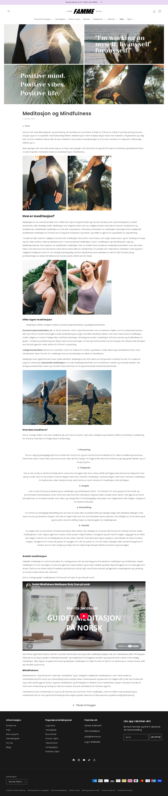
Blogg (8, 747)
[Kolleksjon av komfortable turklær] (45, 424)
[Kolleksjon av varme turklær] (90, 424)
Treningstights (51, 747)
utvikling (22, 790)
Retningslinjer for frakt (90, 790)
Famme (15, 790)
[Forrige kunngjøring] (7, 2)
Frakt (8, 730)
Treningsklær (51, 730)
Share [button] (27, 126)
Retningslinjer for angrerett (38, 790)
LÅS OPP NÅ (155, 737)
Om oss (9, 743)
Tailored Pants (51, 743)
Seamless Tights (52, 751)
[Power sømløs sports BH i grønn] (45, 314)
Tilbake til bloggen (86, 705)
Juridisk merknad (108, 790)
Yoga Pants (50, 725)
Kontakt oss (11, 725)
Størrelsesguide (12, 738)
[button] (9, 11)
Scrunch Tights (51, 738)
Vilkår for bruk (74, 790)
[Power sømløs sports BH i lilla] (90, 314)
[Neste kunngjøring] (161, 2)
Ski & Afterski (50, 734)
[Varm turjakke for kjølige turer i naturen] (45, 209)
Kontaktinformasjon (125, 790)
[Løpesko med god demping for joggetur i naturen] (90, 209)
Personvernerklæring (59, 790)
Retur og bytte (12, 734)
